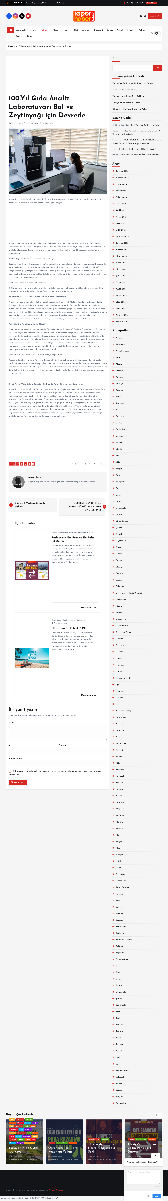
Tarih (118, 1018)
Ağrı (118, 358)
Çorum (119, 528)
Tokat (118, 1038)
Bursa (118, 502)
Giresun (119, 639)
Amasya (119, 371)
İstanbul (119, 698)
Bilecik (119, 449)
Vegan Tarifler (122, 1071)
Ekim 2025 (120, 224)
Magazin (57, 30)
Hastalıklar (121, 665)
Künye (29, 36)
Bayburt (119, 443)
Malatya (120, 816)
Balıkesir (120, 416)
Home (10, 46)
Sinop (118, 972)
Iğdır (118, 685)
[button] (156, 1115)
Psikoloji (119, 894)
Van (117, 1064)
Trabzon (119, 1044)
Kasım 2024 (121, 296)
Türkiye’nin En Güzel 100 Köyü (126, 103)
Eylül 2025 (121, 230)
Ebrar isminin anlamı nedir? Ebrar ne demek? (140, 155)
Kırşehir (119, 783)
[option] (24, 1141)
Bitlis (118, 475)
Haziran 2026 (122, 178)
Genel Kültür (63, 533)
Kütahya (120, 802)
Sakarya (119, 914)
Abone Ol (154, 16)
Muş (118, 848)
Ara (114, 58)
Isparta (119, 691)
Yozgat (119, 1097)
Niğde (119, 861)
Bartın (119, 423)
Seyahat (86, 30)
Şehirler (130, 30)
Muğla (18, 123)
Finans (19, 36)
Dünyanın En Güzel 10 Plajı (124, 90)
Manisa (119, 822)
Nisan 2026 (121, 184)
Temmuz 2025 (122, 243)
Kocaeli (119, 789)
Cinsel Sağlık (122, 521)
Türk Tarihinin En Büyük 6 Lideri (145, 125)
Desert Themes (56, 1190)
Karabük (120, 724)
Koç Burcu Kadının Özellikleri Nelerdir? (137, 149)
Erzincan (120, 573)
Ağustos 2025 (122, 237)
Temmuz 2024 (122, 322)
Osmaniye (120, 874)
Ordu (118, 868)
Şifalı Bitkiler (122, 959)
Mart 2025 (121, 269)
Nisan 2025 (121, 263)
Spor (67, 30)
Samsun (119, 920)
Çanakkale (121, 508)
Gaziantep (121, 619)
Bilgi (76, 30)
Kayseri (119, 750)
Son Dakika (21, 30)
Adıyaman (120, 344)
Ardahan (120, 390)
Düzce (119, 554)
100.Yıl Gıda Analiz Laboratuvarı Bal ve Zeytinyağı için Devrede (44, 46)
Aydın (118, 410)
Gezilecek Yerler (69, 620)
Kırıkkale (120, 770)
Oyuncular (120, 881)
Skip (149, 1196)
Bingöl (119, 469)
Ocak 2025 (121, 282)
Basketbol (120, 429)
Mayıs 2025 (121, 256)
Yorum (12, 722)
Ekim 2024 (120, 302)
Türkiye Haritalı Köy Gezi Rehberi (128, 96)
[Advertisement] (58, 76)
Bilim (118, 462)
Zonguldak (121, 1103)
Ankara (119, 377)
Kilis (118, 763)
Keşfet (119, 757)
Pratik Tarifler (122, 887)
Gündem (45, 30)
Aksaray (119, 364)
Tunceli (119, 1051)
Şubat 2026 (121, 197)
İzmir (118, 704)
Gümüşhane (121, 645)
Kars (118, 737)
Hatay (119, 672)
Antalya (119, 384)
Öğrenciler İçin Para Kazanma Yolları (129, 109)
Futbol (119, 613)
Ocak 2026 (121, 204)
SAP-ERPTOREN (124, 940)
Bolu (118, 488)
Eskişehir (120, 587)
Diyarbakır (121, 541)
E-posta (63, 745)
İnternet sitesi (15, 758)
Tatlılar (119, 1025)
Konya (119, 796)
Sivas (118, 979)
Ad (11, 745)
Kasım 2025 (121, 217)
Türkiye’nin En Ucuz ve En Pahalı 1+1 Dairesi (132, 83)
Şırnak (119, 999)
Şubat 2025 (121, 276)
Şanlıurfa (120, 933)
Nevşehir (120, 855)
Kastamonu (121, 743)
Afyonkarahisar (123, 351)
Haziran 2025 (122, 250)
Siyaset (34, 30)
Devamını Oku (89, 608)
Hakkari (119, 658)
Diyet (118, 547)
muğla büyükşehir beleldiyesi (94, 464)
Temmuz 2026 (122, 171)
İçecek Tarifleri (123, 678)
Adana (119, 338)
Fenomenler (121, 600)
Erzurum (119, 580)
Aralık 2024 (121, 289)
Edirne (119, 560)
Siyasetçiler (121, 992)
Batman (119, 436)
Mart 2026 (121, 191)
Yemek (120, 30)
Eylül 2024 (121, 309)
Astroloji (142, 30)
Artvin (119, 397)
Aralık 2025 (121, 210)
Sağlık (110, 30)
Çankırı (119, 515)
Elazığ (119, 567)
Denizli (119, 534)
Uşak (118, 1057)
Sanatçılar (121, 927)
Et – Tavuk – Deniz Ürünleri (129, 593)
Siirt (118, 966)
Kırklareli (120, 776)
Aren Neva (34, 477)
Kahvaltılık (121, 717)
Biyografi (98, 30)
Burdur (119, 495)
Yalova (119, 1084)
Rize (118, 901)
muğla (75, 464)
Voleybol (120, 1077)
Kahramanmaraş (123, 711)
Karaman (120, 730)
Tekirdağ (120, 1031)
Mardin (119, 829)
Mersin (119, 835)
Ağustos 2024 (122, 315)
